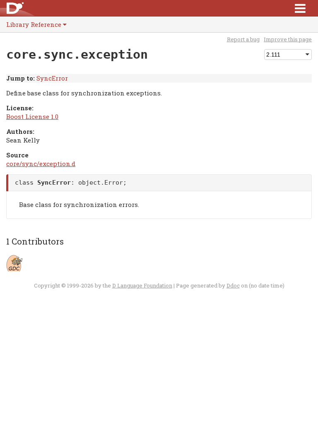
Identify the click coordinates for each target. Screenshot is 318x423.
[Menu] (300, 8)
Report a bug (243, 39)
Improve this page (288, 39)
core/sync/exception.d (40, 163)
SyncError (52, 78)
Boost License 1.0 (32, 116)
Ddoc (233, 285)
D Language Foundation (142, 285)
